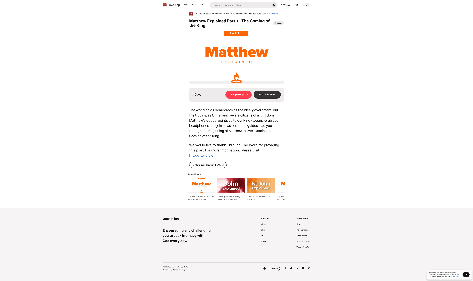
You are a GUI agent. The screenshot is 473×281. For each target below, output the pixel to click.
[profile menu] (305, 4)
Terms (193, 267)
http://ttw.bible (201, 155)
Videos (203, 5)
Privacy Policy (183, 267)
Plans (194, 5)
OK (466, 274)
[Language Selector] (296, 4)
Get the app (285, 5)
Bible (186, 5)
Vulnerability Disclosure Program (175, 270)
